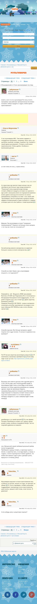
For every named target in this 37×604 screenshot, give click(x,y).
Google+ (32, 595)
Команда (20, 583)
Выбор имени (6, 587)
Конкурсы (4, 571)
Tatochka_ (12, 471)
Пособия (4, 573)
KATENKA (15, 345)
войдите (28, 30)
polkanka (13, 175)
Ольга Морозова (10, 128)
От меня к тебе (6, 581)
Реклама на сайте (23, 581)
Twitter (24, 595)
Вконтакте (7, 595)
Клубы (20, 571)
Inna (15, 213)
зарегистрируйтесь (18, 31)
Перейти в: (33, 540)
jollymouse (14, 90)
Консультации (6, 583)
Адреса (4, 569)
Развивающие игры (7, 588)
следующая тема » (28, 78)
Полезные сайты (6, 585)
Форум (20, 567)
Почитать (4, 567)
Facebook (16, 595)
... (19, 81)
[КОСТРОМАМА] (14, 10)
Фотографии (21, 569)
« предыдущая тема (12, 78)
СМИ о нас (21, 585)
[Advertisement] (14, 120)
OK (4, 436)
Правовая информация (24, 587)
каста (14, 156)
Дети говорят (21, 573)
